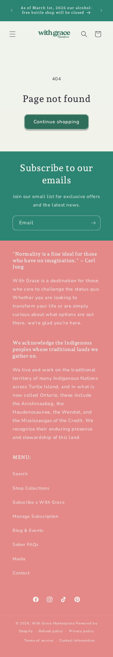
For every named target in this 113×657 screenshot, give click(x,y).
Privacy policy (81, 631)
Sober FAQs (26, 545)
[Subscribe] (93, 223)
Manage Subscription (35, 516)
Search (20, 474)
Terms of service (38, 640)
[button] (12, 34)
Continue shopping (56, 122)
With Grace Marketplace (53, 623)
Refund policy (51, 631)
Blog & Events (28, 530)
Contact (21, 573)
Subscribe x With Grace (39, 502)
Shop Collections (31, 488)
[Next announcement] (101, 10)
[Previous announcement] (12, 10)
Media (19, 559)
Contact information (76, 640)
